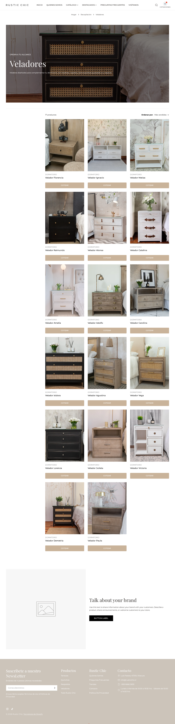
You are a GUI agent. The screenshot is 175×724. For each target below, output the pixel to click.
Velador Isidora (53, 395)
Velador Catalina (138, 250)
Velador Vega (137, 395)
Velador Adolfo (95, 323)
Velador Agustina (97, 395)
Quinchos (65, 680)
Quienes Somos (96, 676)
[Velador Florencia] (64, 145)
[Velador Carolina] (149, 290)
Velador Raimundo (55, 250)
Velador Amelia (53, 323)
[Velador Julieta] (107, 436)
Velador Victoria (138, 468)
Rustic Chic (18, 714)
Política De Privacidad (99, 693)
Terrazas (64, 676)
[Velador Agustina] (107, 363)
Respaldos (65, 684)
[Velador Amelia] (64, 290)
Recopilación (86, 15)
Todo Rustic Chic (68, 693)
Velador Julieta (95, 468)
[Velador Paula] (107, 508)
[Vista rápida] (81, 124)
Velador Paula (95, 540)
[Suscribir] (54, 687)
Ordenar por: (147, 115)
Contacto (93, 688)
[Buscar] (156, 5)
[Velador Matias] (149, 145)
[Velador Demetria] (64, 508)
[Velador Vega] (149, 363)
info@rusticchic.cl (128, 680)
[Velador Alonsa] (107, 218)
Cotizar (64, 185)
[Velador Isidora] (64, 363)
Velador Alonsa (95, 250)
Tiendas (92, 684)
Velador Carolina (138, 323)
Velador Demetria (54, 540)
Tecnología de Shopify (33, 714)
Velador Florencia (54, 178)
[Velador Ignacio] (107, 145)
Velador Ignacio (96, 178)
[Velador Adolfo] (107, 290)
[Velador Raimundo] (64, 218)
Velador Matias (137, 178)
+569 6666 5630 (127, 684)
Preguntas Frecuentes (99, 680)
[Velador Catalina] (149, 218)
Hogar (73, 15)
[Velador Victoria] (149, 436)
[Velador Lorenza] (64, 436)
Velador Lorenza (53, 468)
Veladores (65, 688)
